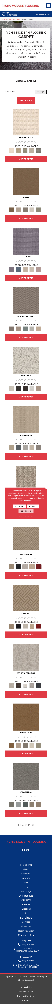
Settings (26, 511)
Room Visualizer (26, 931)
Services (26, 922)
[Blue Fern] (25, 329)
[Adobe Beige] (26, 479)
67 (29, 825)
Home (4, 19)
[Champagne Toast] (18, 210)
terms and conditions (33, 498)
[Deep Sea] (39, 686)
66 (26, 825)
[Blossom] (39, 269)
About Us (26, 900)
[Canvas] (26, 360)
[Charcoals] (18, 388)
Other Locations (43, 14)
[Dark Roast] (25, 388)
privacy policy (13, 498)
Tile (26, 887)
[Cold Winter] (32, 686)
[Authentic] (26, 419)
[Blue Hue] (18, 448)
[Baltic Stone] (26, 657)
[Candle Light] (25, 686)
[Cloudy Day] (25, 448)
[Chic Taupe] (32, 150)
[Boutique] (39, 329)
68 (33, 825)
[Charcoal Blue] (25, 805)
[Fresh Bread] (39, 388)
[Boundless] (25, 150)
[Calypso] (18, 805)
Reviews (26, 904)
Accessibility (26, 987)
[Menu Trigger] (48, 5)
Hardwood (26, 873)
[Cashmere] (32, 567)
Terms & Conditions (26, 996)
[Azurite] (18, 269)
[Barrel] (26, 300)
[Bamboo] (18, 150)
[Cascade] (25, 567)
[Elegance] (32, 210)
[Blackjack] (18, 567)
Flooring (11, 19)
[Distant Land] (39, 805)
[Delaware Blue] (39, 150)
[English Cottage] (39, 210)
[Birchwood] (26, 538)
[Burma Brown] (18, 686)
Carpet (17, 19)
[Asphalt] (26, 776)
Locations (26, 909)
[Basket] (18, 329)
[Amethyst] (26, 241)
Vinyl (26, 882)
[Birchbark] (32, 269)
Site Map (26, 1000)
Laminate (26, 878)
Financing (26, 926)
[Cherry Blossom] (39, 567)
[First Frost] (32, 388)
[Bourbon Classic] (26, 182)
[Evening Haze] (39, 448)
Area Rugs (26, 891)
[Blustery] (32, 329)
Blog (26, 913)
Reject (33, 506)
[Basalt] (25, 269)
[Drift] (32, 448)
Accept (19, 506)
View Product (26, 159)
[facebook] (23, 850)
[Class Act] (25, 210)
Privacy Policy (26, 992)
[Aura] (26, 122)
